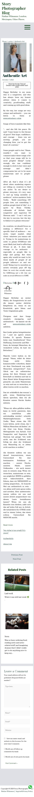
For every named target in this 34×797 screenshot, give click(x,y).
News (7, 636)
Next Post (17, 559)
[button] (5, 288)
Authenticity (8, 538)
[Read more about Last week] (17, 582)
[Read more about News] (17, 621)
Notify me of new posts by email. (17, 757)
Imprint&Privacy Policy (24, 791)
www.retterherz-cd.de (12, 118)
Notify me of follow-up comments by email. (13, 750)
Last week (9, 593)
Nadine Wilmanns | (8, 791)
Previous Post (17, 555)
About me (7, 544)
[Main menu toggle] (27, 27)
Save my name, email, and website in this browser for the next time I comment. (15, 741)
